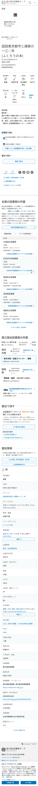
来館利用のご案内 (28, 351)
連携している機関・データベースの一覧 (20, 211)
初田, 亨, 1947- (8, 533)
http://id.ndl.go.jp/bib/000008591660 (17, 699)
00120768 (6, 536)
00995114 (21, 611)
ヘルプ (14, 223)
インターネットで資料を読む (11, 757)
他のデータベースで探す (13, 185)
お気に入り (6, 173)
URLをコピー (13, 173)
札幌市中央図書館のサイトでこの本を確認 (19, 271)
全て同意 (28, 783)
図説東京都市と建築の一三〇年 (14, 496)
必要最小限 (10, 783)
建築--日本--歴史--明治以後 (13, 609)
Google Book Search (13, 437)
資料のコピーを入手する (9, 760)
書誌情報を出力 (11, 181)
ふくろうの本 (8, 525)
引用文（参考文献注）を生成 (15, 178)
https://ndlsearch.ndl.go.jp (13, 687)
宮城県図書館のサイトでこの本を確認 (20, 306)
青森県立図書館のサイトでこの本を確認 (19, 289)
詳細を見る (31, 96)
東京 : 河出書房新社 (10, 548)
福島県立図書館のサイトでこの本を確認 (19, 322)
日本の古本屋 (10, 434)
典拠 (18, 539)
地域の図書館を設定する (18, 227)
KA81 (5, 632)
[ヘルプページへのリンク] (12, 38)
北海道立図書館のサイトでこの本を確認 (19, 254)
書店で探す (19, 161)
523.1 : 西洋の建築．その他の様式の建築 (18, 623)
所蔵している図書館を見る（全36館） (19, 148)
